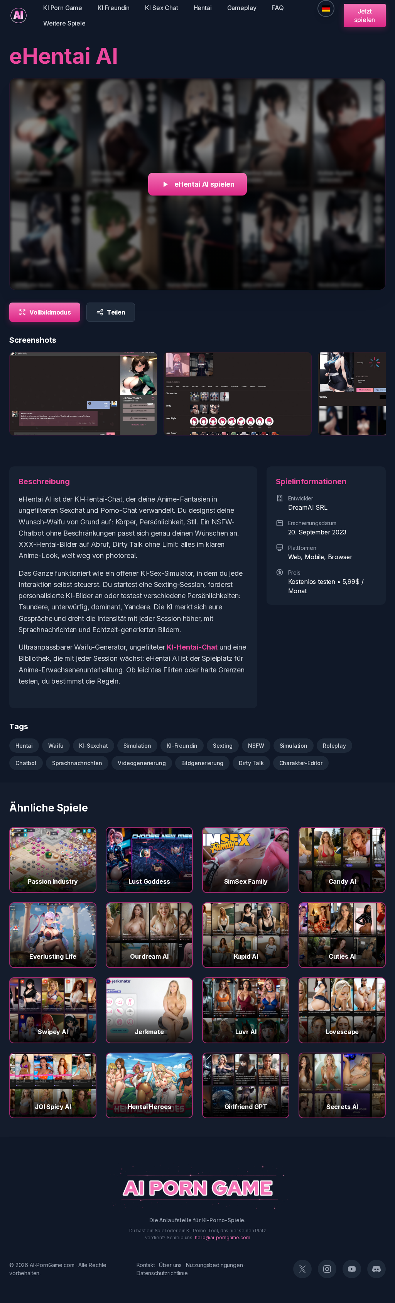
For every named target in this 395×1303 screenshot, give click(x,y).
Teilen (116, 312)
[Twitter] (302, 1269)
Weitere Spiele (64, 23)
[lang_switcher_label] (325, 8)
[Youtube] (352, 1269)
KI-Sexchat (93, 745)
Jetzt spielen (364, 15)
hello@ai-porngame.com (222, 1237)
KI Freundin (114, 8)
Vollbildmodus (50, 312)
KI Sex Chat (161, 8)
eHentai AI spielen (204, 184)
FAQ (278, 8)
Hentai (203, 8)
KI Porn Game (62, 8)
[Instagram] (327, 1269)
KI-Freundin (182, 745)
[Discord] (376, 1269)
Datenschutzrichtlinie (162, 1273)
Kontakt (146, 1265)
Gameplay (242, 8)
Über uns (170, 1265)
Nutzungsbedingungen (214, 1265)
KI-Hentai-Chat (192, 647)
